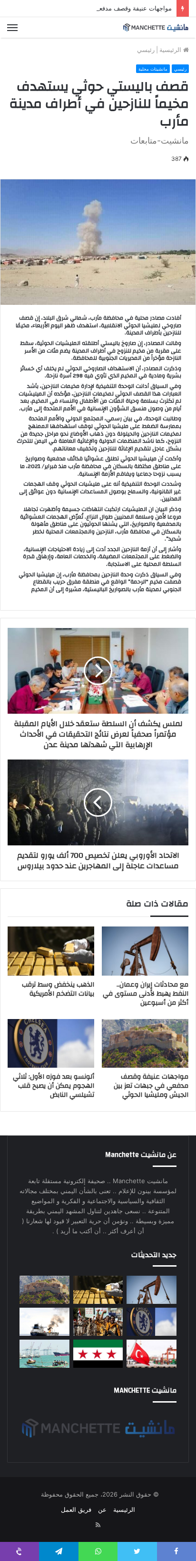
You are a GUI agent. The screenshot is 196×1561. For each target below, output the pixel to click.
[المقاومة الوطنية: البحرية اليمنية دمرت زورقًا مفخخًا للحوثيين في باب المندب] (44, 1354)
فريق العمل (76, 1509)
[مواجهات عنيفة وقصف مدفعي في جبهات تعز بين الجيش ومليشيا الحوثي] (145, 1043)
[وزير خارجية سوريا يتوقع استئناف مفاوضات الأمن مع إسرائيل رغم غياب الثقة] (98, 1354)
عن (102, 1509)
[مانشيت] (155, 27)
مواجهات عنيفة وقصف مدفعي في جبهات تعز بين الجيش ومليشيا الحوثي (151, 1086)
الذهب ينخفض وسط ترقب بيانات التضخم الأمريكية (58, 989)
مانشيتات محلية (152, 69)
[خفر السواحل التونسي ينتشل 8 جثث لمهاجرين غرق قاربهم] (151, 1354)
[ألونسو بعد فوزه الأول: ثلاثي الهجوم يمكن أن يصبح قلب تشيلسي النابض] (51, 1043)
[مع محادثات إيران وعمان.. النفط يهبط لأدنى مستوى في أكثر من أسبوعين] (145, 951)
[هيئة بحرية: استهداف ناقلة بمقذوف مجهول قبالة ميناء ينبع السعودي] (44, 1322)
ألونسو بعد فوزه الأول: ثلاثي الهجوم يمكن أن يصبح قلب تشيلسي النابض (53, 1086)
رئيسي (146, 49)
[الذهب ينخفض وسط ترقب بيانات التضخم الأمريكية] (51, 951)
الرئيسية (171, 49)
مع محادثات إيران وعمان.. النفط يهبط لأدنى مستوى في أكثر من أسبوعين (145, 993)
